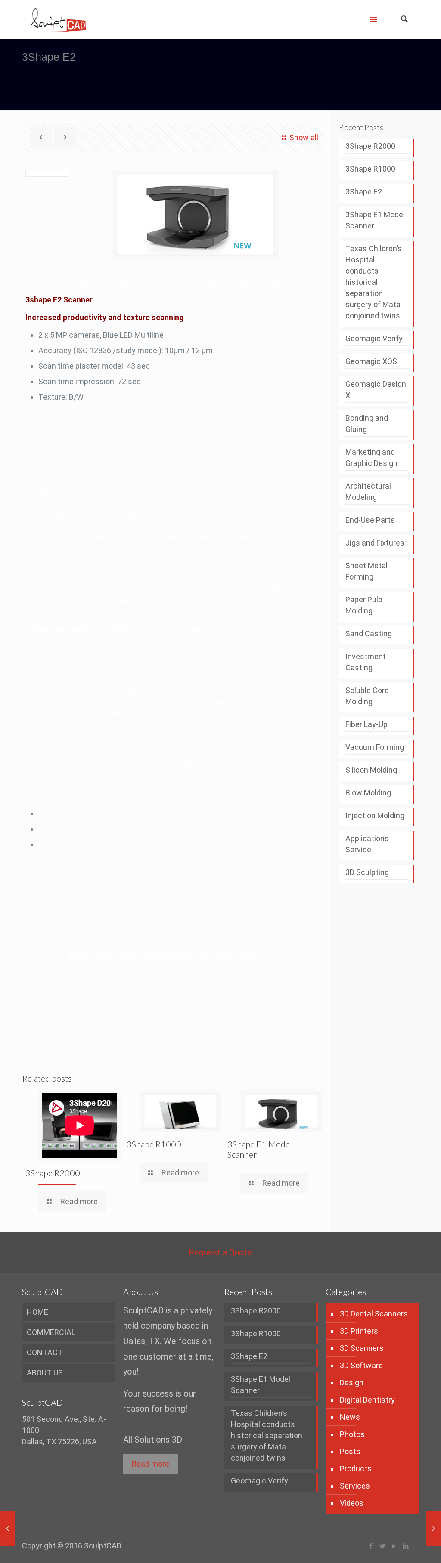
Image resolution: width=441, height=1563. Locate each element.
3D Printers (359, 1330)
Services (355, 1485)
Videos (351, 1503)
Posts (350, 1451)
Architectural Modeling (368, 491)
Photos (352, 1434)
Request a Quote (220, 1253)
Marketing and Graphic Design (371, 457)
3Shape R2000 (52, 1173)
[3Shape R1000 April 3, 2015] (433, 1528)
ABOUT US (45, 1372)
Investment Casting (365, 662)
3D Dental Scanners (363, 79)
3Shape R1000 (154, 1144)
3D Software (361, 1365)
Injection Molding (374, 815)
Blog (390, 57)
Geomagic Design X (375, 389)
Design (351, 1382)
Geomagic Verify (374, 338)
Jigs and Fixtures (374, 542)
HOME (37, 1311)
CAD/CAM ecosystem (76, 828)
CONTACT (45, 1352)
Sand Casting (368, 633)
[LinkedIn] (405, 1546)
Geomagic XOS (371, 361)
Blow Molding (368, 792)
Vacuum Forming (374, 747)
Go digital (54, 813)
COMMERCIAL (51, 1332)
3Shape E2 (363, 191)
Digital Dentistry (391, 68)
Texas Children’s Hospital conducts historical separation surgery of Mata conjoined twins (373, 282)
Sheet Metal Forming (366, 571)
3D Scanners (362, 1348)
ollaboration (58, 844)
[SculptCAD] (58, 19)
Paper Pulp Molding (363, 605)
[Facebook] (371, 1546)
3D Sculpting (367, 872)
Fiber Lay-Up (366, 724)
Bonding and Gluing (366, 423)
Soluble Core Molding (367, 696)
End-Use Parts (370, 519)
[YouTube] (394, 1546)
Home (350, 57)
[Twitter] (382, 1546)
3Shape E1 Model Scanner (375, 220)
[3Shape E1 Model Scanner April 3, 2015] (7, 1528)
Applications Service (367, 844)
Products (326, 68)
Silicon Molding (371, 769)
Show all (303, 137)
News (350, 1416)
